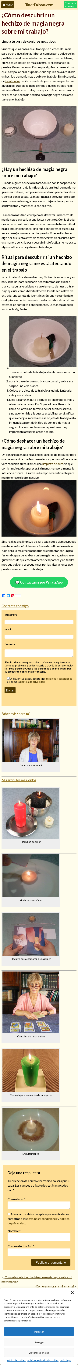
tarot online (12, 81)
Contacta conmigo (70, 5)
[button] (72, 1293)
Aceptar (39, 1331)
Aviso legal (65, 1360)
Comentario (16, 1199)
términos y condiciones (59, 678)
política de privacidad (32, 681)
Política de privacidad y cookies (42, 1360)
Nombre (14, 1231)
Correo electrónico (21, 1246)
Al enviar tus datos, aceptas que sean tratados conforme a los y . (38, 1218)
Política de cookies (16, 1360)
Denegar (39, 1342)
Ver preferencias (39, 1352)
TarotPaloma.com (39, 4)
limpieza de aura (52, 464)
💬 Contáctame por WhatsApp (39, 582)
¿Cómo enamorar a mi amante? (54, 1286)
